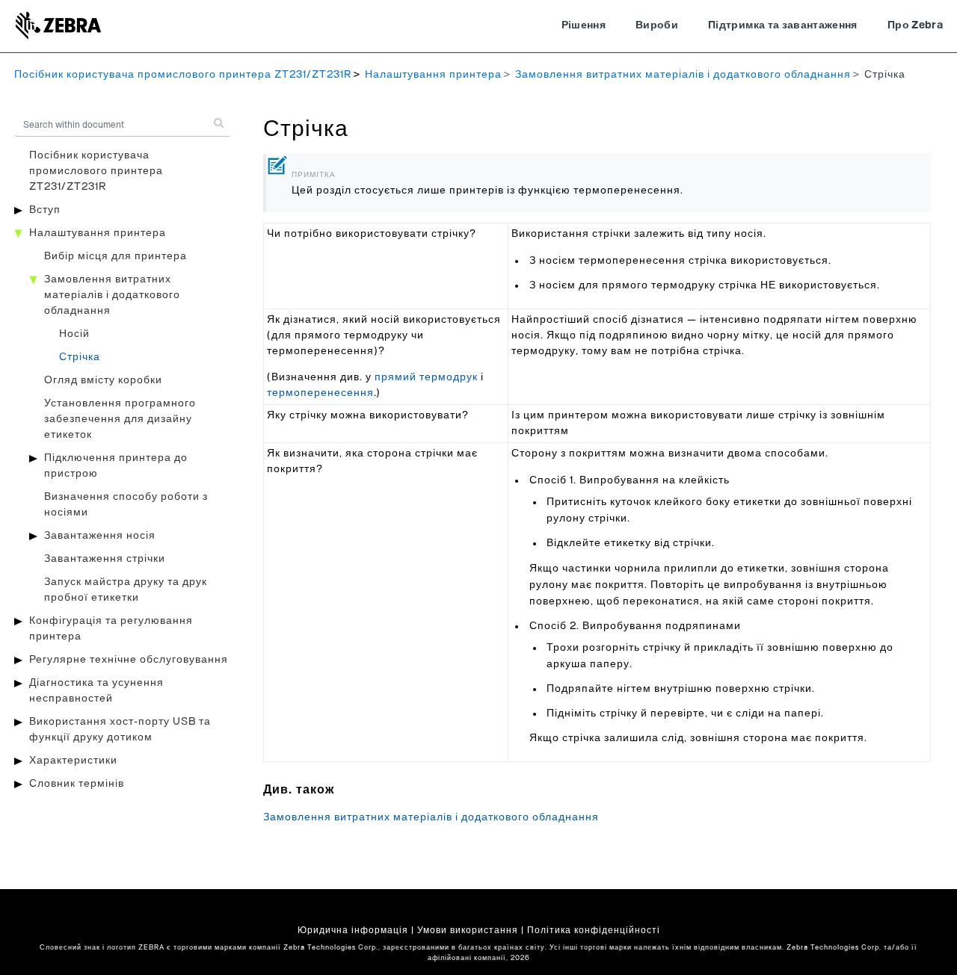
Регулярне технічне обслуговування (128, 659)
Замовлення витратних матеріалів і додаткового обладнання (683, 74)
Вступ (45, 210)
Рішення (583, 25)
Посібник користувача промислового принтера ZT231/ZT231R (182, 74)
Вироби (657, 25)
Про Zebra (915, 25)
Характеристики (73, 760)
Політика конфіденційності (593, 930)
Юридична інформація (353, 930)
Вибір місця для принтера (115, 256)
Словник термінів (76, 784)
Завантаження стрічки (104, 559)
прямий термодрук (426, 377)
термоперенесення (320, 393)
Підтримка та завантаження (783, 25)
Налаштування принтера (433, 74)
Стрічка (79, 357)
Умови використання (467, 930)
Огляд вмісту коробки (103, 380)
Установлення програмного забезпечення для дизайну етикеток (120, 419)
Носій (74, 334)
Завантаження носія (100, 535)
